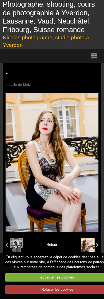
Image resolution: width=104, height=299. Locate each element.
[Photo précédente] (14, 245)
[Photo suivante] (89, 245)
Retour (52, 245)
